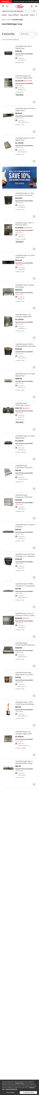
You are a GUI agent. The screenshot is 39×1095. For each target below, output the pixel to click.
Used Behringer (17, 19)
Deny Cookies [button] (11, 1092)
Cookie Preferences (11, 1089)
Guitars (4, 15)
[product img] (8, 53)
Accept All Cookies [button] (28, 1092)
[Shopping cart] (36, 6)
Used (8, 19)
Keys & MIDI (24, 15)
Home (4, 19)
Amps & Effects (13, 15)
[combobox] (28, 34)
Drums (32, 15)
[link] (25, 47)
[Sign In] (32, 6)
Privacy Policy (19, 1083)
